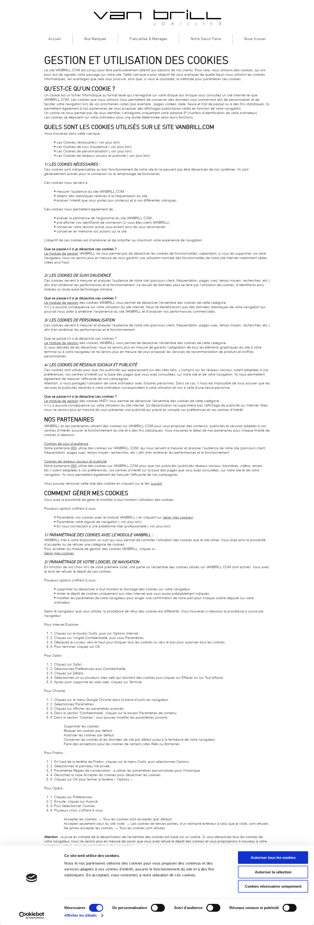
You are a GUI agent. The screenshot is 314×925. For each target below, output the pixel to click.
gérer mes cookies (177, 517)
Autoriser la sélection (273, 872)
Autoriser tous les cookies (273, 857)
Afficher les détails (80, 915)
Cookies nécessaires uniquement (273, 886)
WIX (74, 448)
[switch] (158, 908)
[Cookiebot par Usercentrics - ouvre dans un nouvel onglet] (31, 915)
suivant (156, 483)
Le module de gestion (61, 253)
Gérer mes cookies (59, 553)
